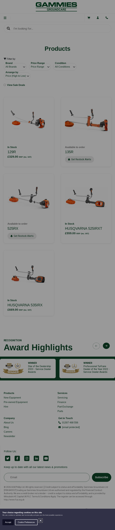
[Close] (40, 520)
